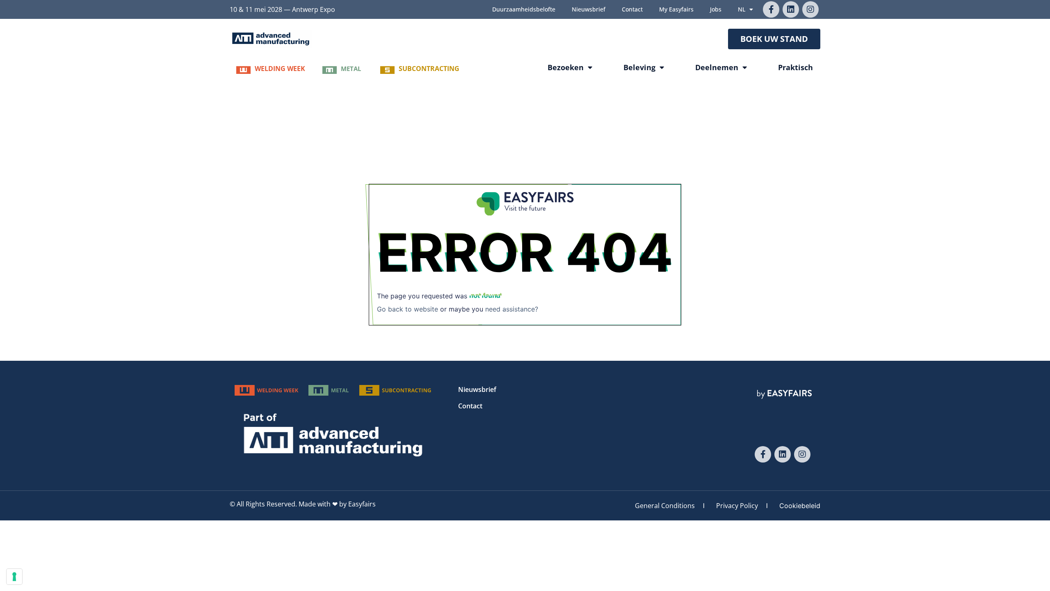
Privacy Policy (737, 505)
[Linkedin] (791, 9)
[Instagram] (810, 9)
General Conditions (665, 505)
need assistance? (511, 309)
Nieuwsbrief (588, 9)
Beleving (639, 67)
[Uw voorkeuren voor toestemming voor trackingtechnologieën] (14, 576)
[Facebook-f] (771, 9)
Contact (632, 9)
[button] (774, 39)
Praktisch (795, 67)
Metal (351, 68)
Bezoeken (566, 67)
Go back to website (407, 309)
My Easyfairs (676, 9)
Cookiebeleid (799, 506)
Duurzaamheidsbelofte (523, 9)
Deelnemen (716, 67)
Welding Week (280, 68)
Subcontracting (429, 68)
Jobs (715, 9)
